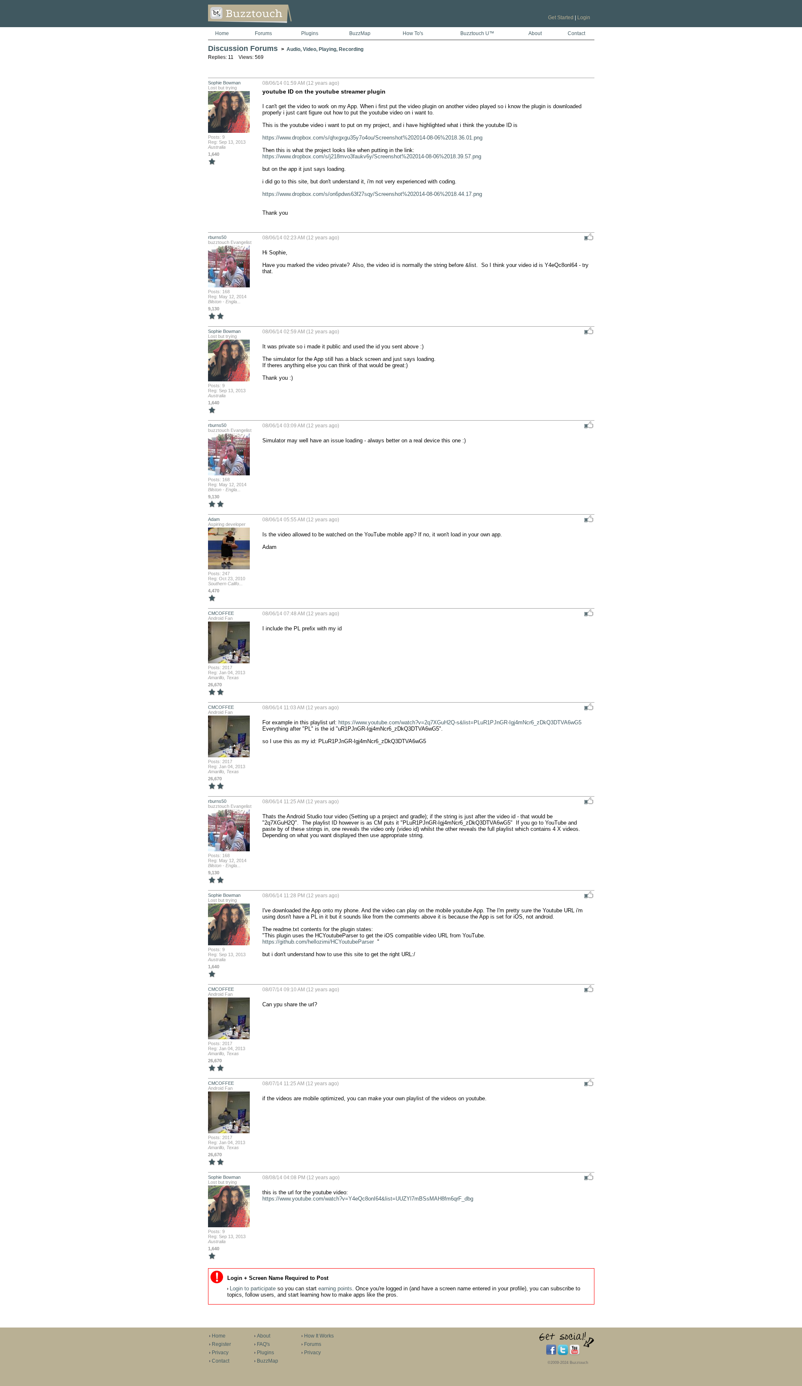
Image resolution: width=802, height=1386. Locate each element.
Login (583, 17)
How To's (413, 33)
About (535, 33)
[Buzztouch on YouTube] (574, 1353)
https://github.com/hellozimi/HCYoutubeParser (318, 942)
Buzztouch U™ (477, 33)
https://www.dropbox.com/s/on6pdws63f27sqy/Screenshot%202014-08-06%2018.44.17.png (372, 194)
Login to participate (253, 1288)
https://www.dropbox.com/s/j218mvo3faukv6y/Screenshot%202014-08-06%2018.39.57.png (371, 156)
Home (222, 33)
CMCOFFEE (221, 613)
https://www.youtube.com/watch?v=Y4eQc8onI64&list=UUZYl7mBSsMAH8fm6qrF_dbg (367, 1199)
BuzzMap (360, 33)
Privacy (220, 1353)
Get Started (561, 17)
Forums (263, 33)
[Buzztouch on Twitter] (563, 1353)
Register (221, 1344)
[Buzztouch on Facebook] (551, 1353)
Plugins (309, 33)
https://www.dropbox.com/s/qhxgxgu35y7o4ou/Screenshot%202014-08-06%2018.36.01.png (372, 138)
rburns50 (217, 237)
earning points (335, 1288)
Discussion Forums (243, 48)
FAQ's (263, 1344)
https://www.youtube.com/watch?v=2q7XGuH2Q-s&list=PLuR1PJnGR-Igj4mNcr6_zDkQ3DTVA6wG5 (459, 722)
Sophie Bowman (224, 82)
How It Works (319, 1336)
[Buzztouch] (270, 25)
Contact (576, 33)
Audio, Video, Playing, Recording (325, 49)
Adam (214, 519)
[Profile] (229, 132)
